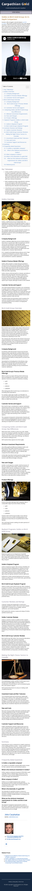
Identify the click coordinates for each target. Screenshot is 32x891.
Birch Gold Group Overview (12, 99)
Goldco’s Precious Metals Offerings (16, 95)
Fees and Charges (11, 116)
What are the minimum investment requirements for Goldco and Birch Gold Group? (17, 160)
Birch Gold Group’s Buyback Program (17, 126)
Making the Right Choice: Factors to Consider (16, 135)
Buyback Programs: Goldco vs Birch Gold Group (16, 121)
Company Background (12, 93)
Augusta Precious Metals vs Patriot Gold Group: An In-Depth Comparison (17, 856)
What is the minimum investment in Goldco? (17, 151)
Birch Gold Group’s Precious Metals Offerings (17, 105)
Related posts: (10, 164)
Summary (6, 144)
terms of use (21, 881)
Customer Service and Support (15, 97)
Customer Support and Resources (16, 142)
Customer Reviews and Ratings (13, 128)
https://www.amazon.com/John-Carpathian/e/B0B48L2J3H (15, 836)
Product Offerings (11, 118)
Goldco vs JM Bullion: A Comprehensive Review (16, 858)
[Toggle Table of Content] (27, 87)
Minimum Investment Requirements (16, 114)
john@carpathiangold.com (14, 839)
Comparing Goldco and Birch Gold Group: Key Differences (16, 111)
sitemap (10, 881)
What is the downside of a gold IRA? (17, 156)
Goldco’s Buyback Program (14, 124)
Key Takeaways (8, 89)
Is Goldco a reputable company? (15, 148)
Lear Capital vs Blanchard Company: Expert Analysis (17, 860)
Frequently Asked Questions (12, 146)
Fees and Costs (11, 140)
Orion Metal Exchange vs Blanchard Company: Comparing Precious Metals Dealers (16, 862)
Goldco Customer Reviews (14, 130)
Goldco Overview (9, 91)
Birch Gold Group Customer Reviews (17, 132)
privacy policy (15, 881)
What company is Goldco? (13, 154)
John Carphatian (12, 814)
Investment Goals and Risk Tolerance (17, 138)
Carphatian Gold (13, 817)
